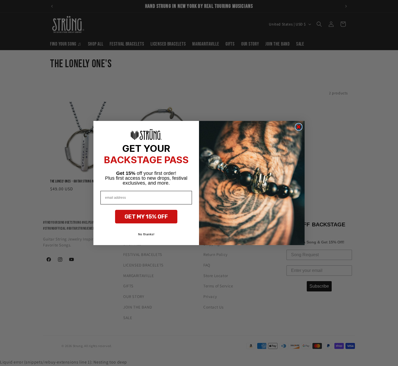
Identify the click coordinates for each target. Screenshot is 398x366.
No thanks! (146, 234)
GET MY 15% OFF (146, 216)
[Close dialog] (298, 127)
